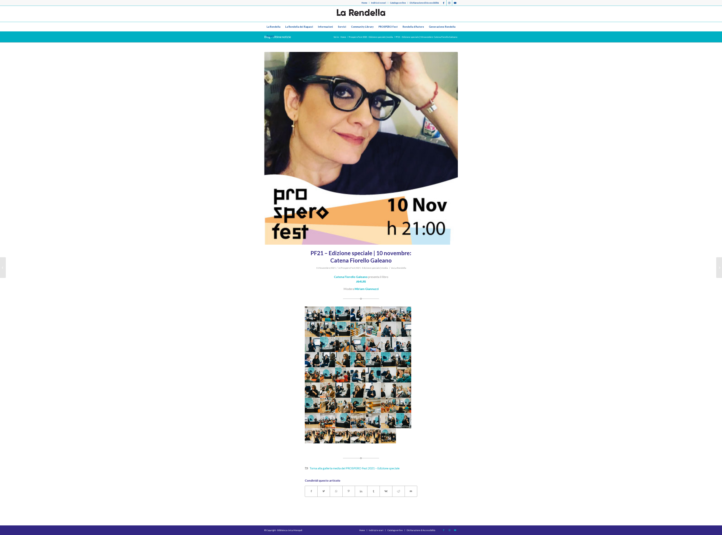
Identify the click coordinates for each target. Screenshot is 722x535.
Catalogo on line (398, 3)
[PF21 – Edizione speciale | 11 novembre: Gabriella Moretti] (719, 267)
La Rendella (400, 267)
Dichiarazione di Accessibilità (424, 3)
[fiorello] (361, 148)
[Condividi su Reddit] (398, 491)
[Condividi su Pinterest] (349, 491)
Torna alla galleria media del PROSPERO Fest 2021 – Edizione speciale (354, 468)
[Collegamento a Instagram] (449, 3)
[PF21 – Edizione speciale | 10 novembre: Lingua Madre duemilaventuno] (3, 267)
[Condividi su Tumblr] (373, 491)
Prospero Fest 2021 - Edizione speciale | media (364, 267)
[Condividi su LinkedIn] (361, 491)
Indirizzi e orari (378, 3)
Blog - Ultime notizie (277, 37)
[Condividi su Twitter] (324, 491)
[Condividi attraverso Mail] (411, 491)
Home (364, 3)
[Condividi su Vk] (386, 491)
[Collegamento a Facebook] (443, 3)
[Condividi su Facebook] (311, 491)
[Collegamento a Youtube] (455, 3)
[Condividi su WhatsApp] (336, 491)
